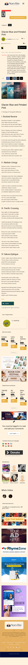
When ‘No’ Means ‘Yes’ (22, 393)
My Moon (13, 391)
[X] (11, 78)
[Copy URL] (21, 78)
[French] (11, 443)
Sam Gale (13, 395)
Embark (4, 337)
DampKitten (22, 399)
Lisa (2, 395)
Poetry (10, 25)
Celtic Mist (13, 338)
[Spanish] (11, 446)
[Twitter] (19, 647)
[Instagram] (11, 647)
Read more (4, 345)
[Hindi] (6, 446)
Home (2, 52)
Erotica (22, 342)
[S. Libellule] (3, 39)
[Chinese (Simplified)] (6, 443)
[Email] (18, 78)
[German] (3, 446)
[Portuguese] (8, 446)
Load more (13, 352)
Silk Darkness (23, 339)
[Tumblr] (14, 78)
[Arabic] (3, 443)
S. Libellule (9, 39)
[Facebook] (7, 78)
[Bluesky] (16, 647)
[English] (8, 443)
